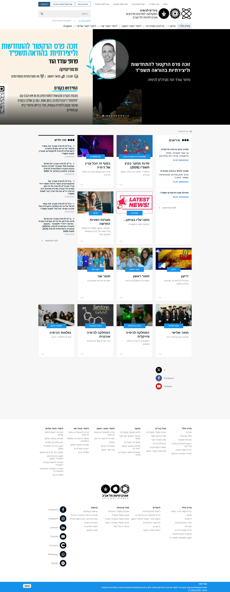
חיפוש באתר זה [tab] (85, 21)
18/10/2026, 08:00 (181, 197)
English (68, 26)
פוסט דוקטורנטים (158, 447)
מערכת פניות (83, 4)
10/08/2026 (69, 197)
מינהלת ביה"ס (159, 443)
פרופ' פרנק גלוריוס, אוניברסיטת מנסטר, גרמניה (174, 176)
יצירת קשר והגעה (184, 450)
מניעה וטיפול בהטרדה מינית (84, 515)
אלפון (165, 4)
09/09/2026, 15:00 (181, 182)
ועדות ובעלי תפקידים (156, 432)
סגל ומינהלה (123, 507)
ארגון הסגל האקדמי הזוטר (117, 522)
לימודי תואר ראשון (131, 26)
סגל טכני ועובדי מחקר (156, 451)
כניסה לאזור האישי (151, 530)
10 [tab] (107, 116)
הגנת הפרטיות (91, 526)
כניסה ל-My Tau (121, 526)
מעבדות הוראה (108, 446)
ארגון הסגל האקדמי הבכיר (117, 519)
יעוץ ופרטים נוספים (54, 442)
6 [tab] (117, 116)
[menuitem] (165, 4)
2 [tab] (126, 116)
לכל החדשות (51, 240)
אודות (189, 432)
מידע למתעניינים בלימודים (147, 515)
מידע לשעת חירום (183, 530)
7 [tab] (114, 116)
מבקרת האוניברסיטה (182, 534)
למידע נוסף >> (194, 590)
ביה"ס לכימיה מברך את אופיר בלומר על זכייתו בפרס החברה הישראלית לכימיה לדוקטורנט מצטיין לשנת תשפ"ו (56, 150)
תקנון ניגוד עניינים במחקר (51, 452)
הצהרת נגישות (91, 522)
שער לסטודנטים (138, 4)
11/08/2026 (69, 157)
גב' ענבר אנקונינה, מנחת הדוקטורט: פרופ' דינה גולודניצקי (174, 154)
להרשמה (44, 4)
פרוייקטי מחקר (108, 450)
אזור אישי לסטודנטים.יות (62, 4)
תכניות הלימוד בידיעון (104, 438)
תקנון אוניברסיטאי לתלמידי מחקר (54, 457)
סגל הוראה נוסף (158, 436)
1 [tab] (129, 116)
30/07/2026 (69, 234)
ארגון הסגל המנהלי (120, 515)
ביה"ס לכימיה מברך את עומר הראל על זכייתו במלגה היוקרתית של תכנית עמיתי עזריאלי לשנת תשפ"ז (56, 206)
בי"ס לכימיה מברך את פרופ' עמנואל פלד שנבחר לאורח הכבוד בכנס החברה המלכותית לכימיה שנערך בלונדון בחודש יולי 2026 (57, 167)
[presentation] (103, 116)
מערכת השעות (185, 439)
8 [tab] (112, 116)
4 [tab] (121, 116)
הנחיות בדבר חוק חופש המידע (83, 519)
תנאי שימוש (92, 530)
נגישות (94, 507)
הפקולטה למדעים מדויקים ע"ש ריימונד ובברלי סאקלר (190, 131)
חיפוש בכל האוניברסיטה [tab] (61, 21)
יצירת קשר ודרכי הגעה (181, 511)
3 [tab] (124, 116)
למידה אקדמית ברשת (181, 453)
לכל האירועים (169, 207)
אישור (27, 586)
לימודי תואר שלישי (86, 26)
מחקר (172, 26)
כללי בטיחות (186, 436)
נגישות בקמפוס (90, 511)
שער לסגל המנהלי (102, 4)
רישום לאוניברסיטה (151, 511)
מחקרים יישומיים (132, 442)
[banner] (115, 14)
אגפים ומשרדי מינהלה (118, 511)
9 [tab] (110, 116)
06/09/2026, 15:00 (181, 160)
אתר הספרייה (154, 4)
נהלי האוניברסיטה (183, 522)
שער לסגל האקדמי (120, 4)
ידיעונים (156, 526)
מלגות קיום (83, 452)
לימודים (156, 507)
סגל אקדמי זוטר (158, 439)
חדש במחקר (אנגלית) (130, 432)
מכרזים (188, 526)
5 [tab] (119, 116)
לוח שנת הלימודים (151, 522)
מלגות (112, 442)
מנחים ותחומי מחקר (79, 444)
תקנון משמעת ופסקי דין (181, 537)
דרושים (188, 519)
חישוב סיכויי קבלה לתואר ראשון (145, 519)
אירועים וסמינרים (155, 26)
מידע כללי (185, 26)
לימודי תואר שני (109, 26)
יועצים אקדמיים (81, 448)
